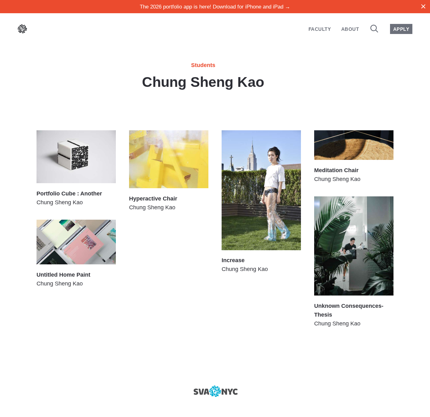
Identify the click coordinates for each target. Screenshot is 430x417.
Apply (401, 29)
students (203, 65)
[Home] (22, 30)
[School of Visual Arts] (214, 391)
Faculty (319, 29)
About (350, 29)
